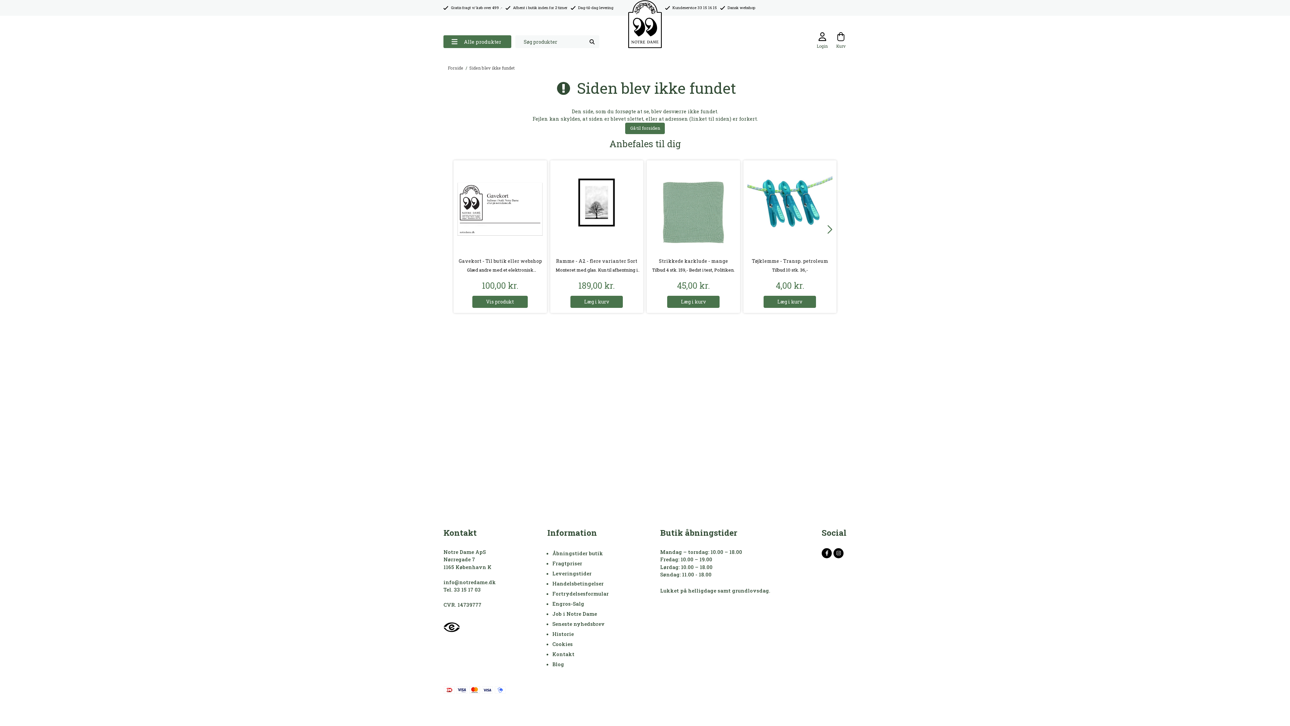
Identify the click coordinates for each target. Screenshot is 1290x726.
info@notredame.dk (469, 582)
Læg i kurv (596, 301)
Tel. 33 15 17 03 (462, 589)
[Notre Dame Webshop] (645, 24)
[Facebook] (827, 553)
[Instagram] (838, 553)
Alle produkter (482, 41)
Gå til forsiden (645, 128)
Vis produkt (500, 301)
